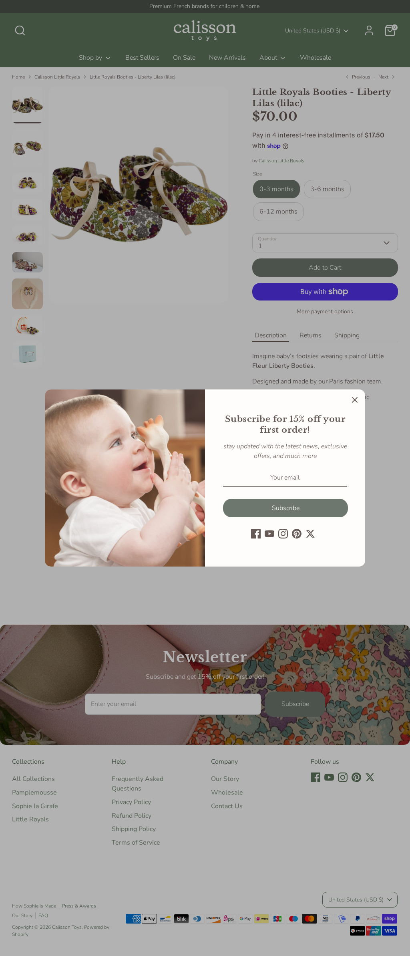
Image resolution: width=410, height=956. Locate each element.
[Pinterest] (296, 534)
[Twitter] (310, 534)
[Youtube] (269, 534)
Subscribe (285, 508)
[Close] (355, 400)
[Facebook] (256, 534)
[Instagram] (283, 534)
